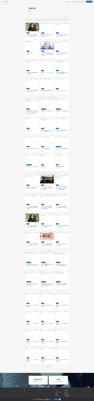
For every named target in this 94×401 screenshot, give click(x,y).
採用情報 (88, 1)
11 (49, 97)
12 (51, 97)
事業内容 (74, 1)
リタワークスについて (68, 1)
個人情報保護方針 (46, 399)
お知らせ (78, 1)
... (40, 97)
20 (55, 97)
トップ (56, 390)
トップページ (3, 3)
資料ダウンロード (67, 393)
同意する (56, 399)
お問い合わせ (82, 1)
